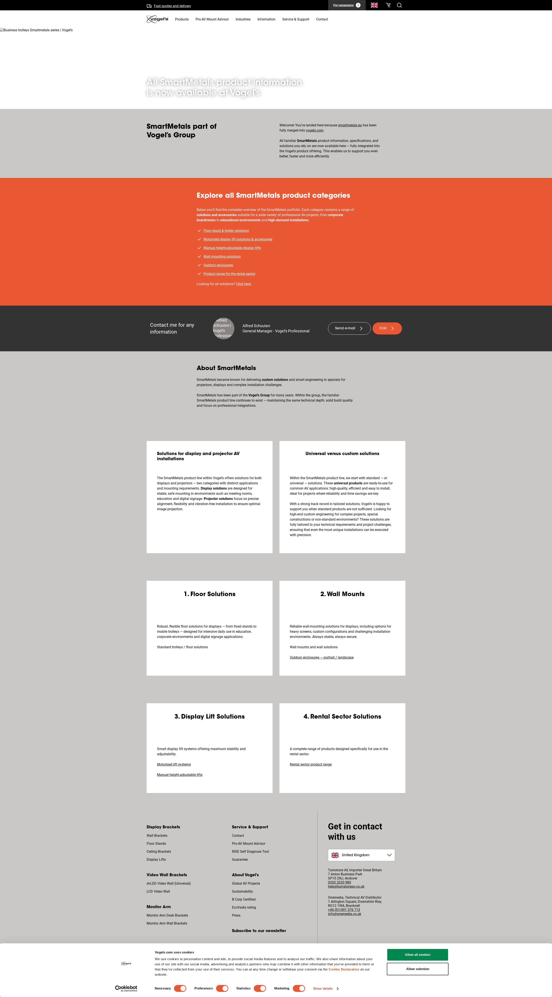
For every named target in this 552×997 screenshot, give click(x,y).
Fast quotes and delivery (172, 5)
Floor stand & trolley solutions (226, 231)
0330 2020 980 (339, 882)
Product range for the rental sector (229, 274)
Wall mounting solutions (222, 256)
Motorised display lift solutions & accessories (238, 239)
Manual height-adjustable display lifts (232, 248)
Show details (323, 988)
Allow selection (417, 969)
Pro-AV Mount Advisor (248, 844)
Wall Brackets (157, 836)
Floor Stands (156, 844)
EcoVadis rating (244, 907)
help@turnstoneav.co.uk (346, 886)
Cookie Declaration (344, 969)
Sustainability (242, 891)
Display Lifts (156, 859)
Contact (238, 836)
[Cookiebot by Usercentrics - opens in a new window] (126, 988)
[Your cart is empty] (388, 5)
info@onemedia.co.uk (344, 914)
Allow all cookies (417, 954)
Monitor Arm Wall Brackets (167, 923)
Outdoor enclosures (218, 265)
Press (236, 915)
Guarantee (240, 859)
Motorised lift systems (174, 764)
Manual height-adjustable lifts (179, 775)
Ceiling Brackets (159, 851)
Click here (243, 284)
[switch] (222, 988)
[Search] (374, 6)
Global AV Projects (246, 883)
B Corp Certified (244, 899)
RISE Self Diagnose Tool (250, 851)
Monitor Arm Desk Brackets (167, 915)
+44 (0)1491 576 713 (344, 910)
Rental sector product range (311, 764)
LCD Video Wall (158, 891)
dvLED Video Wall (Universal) (169, 883)
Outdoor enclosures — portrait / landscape (322, 657)
